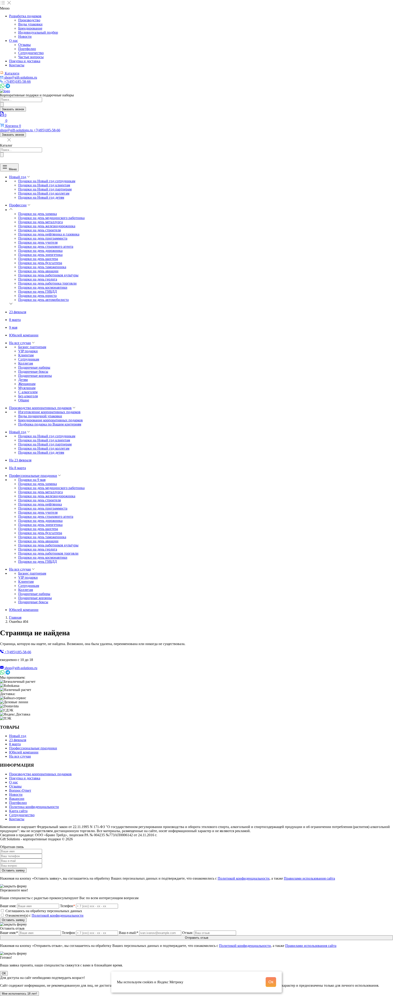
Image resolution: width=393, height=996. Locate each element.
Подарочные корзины (35, 376)
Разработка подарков (25, 16)
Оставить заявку (13, 870)
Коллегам (25, 363)
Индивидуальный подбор (38, 32)
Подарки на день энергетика (40, 255)
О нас (13, 41)
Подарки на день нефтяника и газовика (48, 234)
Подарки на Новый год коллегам (43, 193)
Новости (25, 36)
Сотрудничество (31, 53)
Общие (23, 400)
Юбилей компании (23, 335)
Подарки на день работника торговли (47, 283)
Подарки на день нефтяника (40, 504)
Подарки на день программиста (42, 238)
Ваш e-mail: (128, 933)
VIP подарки (28, 351)
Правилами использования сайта (309, 878)
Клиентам (26, 355)
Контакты (16, 65)
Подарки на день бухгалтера (40, 263)
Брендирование (30, 28)
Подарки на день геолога (37, 279)
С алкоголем (28, 392)
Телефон (67, 906)
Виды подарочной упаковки (40, 416)
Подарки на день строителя (39, 230)
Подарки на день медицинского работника (51, 218)
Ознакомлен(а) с (44, 915)
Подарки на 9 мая (31, 480)
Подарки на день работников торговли (48, 553)
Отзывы (24, 45)
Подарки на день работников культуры (48, 275)
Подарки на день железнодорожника (46, 226)
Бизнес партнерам (32, 347)
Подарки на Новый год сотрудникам (46, 181)
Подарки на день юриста (37, 296)
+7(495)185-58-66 (18, 652)
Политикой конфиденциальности (244, 878)
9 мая (13, 327)
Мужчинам (26, 388)
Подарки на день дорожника (40, 251)
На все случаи (20, 343)
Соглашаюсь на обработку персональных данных (43, 911)
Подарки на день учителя (38, 242)
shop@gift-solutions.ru (21, 668)
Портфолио (27, 49)
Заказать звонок (13, 109)
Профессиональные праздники (33, 476)
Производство (29, 20)
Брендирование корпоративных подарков (50, 420)
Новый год (17, 177)
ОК (4, 973)
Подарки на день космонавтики (42, 287)
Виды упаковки (30, 24)
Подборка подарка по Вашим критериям (49, 424)
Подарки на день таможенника (42, 267)
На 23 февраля (20, 460)
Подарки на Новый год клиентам (44, 185)
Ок (270, 982)
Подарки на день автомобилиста (43, 300)
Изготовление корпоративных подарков (49, 412)
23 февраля (17, 312)
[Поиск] (2, 104)
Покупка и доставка (24, 61)
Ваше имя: (8, 906)
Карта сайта (18, 811)
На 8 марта (17, 468)
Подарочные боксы (33, 371)
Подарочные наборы (34, 367)
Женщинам (26, 384)
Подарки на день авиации (38, 271)
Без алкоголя (28, 396)
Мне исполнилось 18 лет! (19, 993)
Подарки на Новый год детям (41, 197)
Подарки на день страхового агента (45, 246)
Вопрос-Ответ (20, 790)
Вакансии (16, 799)
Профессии (18, 205)
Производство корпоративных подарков (40, 408)
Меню (13, 169)
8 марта (15, 320)
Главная (15, 617)
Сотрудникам (28, 359)
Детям (23, 380)
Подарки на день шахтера (38, 259)
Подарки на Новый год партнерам (45, 189)
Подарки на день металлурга (40, 222)
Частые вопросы (31, 57)
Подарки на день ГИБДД (37, 291)
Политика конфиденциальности (34, 807)
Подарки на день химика (37, 214)
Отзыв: (187, 933)
